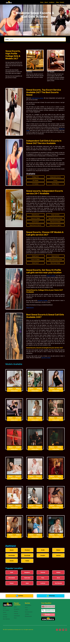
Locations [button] (51, 2)
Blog (57, 2)
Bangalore (16, 609)
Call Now (20, 595)
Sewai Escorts (30, 307)
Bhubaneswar (28, 616)
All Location (6, 610)
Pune (15, 618)
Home (41, 2)
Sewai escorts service (37, 98)
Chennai (16, 613)
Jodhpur (27, 614)
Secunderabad (28, 612)
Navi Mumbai (6, 619)
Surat (26, 607)
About (46, 2)
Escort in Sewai (51, 275)
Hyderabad (17, 615)
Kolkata (16, 611)
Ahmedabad (28, 605)
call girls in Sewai (42, 300)
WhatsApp (52, 595)
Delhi (15, 607)
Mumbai (5, 616)
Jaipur (26, 609)
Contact (62, 2)
